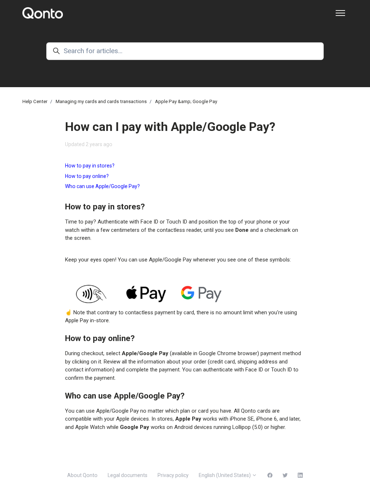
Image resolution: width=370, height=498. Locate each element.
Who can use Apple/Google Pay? (102, 186)
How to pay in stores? (90, 166)
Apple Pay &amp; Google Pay (186, 101)
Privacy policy (173, 475)
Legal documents (127, 475)
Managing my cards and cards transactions (101, 101)
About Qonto (82, 475)
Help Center (34, 101)
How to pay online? (87, 176)
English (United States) (225, 475)
